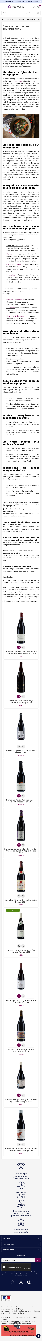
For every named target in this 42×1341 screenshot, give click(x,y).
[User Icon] (34, 7)
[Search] (38, 13)
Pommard (10, 308)
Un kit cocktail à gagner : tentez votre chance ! (21, 1)
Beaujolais (11, 275)
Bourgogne (17, 81)
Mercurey (10, 254)
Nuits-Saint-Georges (15, 316)
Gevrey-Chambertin (15, 300)
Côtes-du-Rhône (13, 264)
